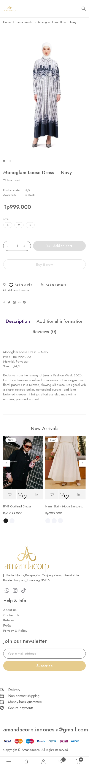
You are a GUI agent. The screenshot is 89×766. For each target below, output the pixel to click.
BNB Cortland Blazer (17, 506)
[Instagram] (15, 590)
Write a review (12, 180)
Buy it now (44, 264)
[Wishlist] (17, 285)
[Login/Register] (43, 761)
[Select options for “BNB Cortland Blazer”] (9, 494)
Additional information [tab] (60, 321)
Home (7, 22)
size (5, 219)
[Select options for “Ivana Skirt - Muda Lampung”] (52, 494)
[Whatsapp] (7, 590)
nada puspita (24, 22)
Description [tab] (18, 321)
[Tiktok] (23, 590)
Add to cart (62, 245)
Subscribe (45, 665)
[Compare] (53, 285)
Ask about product (19, 290)
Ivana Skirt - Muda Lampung (64, 506)
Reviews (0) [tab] (44, 331)
